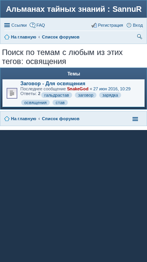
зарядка (110, 95)
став (60, 102)
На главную (23, 118)
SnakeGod (78, 88)
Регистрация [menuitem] (110, 25)
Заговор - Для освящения (52, 83)
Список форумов (61, 118)
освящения (35, 102)
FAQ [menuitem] (40, 25)
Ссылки (19, 25)
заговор (85, 95)
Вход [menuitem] (138, 25)
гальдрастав (56, 95)
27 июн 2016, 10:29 (112, 88)
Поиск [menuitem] (140, 38)
